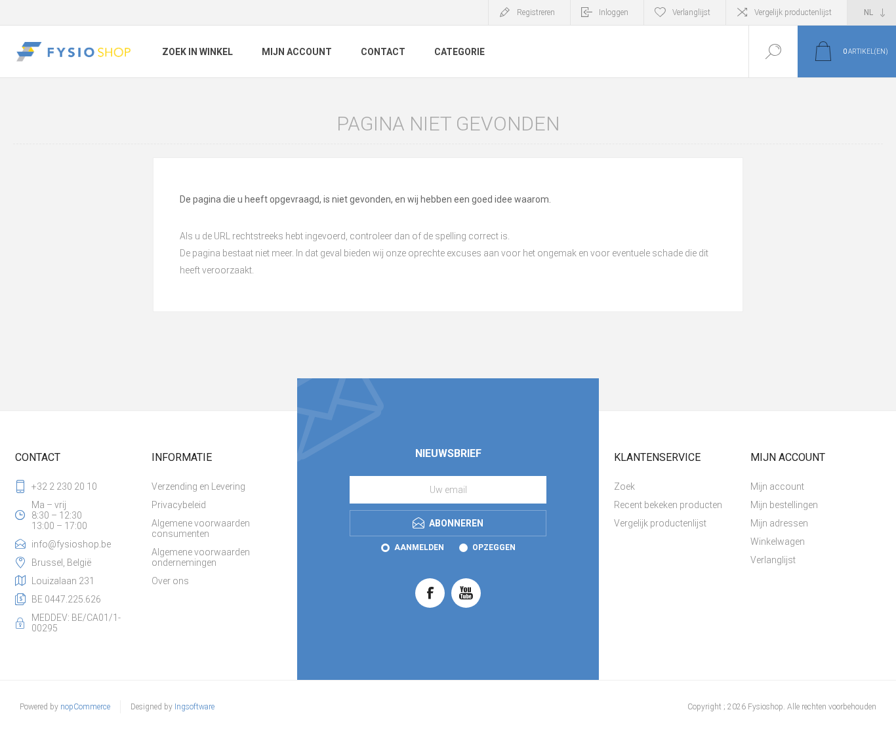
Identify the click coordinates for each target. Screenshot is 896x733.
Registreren (536, 12)
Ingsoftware (194, 706)
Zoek (624, 486)
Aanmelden (419, 547)
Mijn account (777, 486)
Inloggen (613, 12)
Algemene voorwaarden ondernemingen (201, 557)
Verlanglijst (773, 560)
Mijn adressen (779, 523)
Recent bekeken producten (668, 505)
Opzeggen (494, 547)
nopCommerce (85, 706)
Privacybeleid (179, 505)
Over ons (170, 581)
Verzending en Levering (198, 486)
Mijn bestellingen (784, 505)
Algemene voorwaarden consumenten (201, 528)
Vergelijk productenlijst (793, 12)
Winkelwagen (777, 541)
